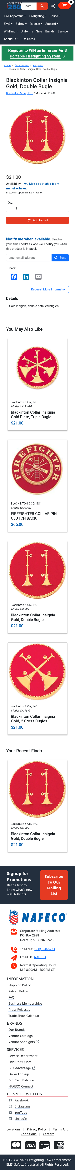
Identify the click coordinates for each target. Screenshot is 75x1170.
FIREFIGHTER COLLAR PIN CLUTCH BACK (34, 516)
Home (7, 65)
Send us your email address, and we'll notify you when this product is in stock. (36, 244)
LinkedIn (21, 1119)
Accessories (22, 65)
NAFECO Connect (20, 1086)
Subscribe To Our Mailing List (54, 885)
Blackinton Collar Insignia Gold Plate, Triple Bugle (33, 414)
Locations (14, 1129)
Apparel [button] (50, 24)
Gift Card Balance (21, 1080)
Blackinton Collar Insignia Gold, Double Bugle (33, 617)
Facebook (22, 1100)
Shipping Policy (19, 985)
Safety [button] (20, 24)
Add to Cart (40, 220)
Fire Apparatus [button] (13, 16)
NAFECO (40, 957)
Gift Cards (28, 39)
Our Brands (16, 1030)
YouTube (21, 1113)
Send (62, 258)
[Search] (42, 6)
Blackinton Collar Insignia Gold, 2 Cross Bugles (33, 718)
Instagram (22, 1107)
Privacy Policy (37, 1129)
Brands (50, 31)
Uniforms (27, 31)
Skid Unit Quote (20, 1062)
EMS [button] (7, 24)
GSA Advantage (19, 1068)
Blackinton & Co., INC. (19, 93)
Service (63, 31)
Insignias (38, 65)
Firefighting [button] (36, 16)
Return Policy (18, 991)
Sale (39, 31)
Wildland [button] (9, 31)
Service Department (23, 1056)
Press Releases (19, 1010)
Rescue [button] (35, 24)
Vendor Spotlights (22, 1042)
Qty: (10, 203)
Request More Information (48, 289)
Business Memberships (25, 1004)
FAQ (11, 997)
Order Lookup (18, 1074)
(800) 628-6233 (44, 949)
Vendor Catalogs (20, 1036)
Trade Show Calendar (23, 1016)
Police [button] (53, 16)
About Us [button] (10, 39)
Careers (48, 1134)
